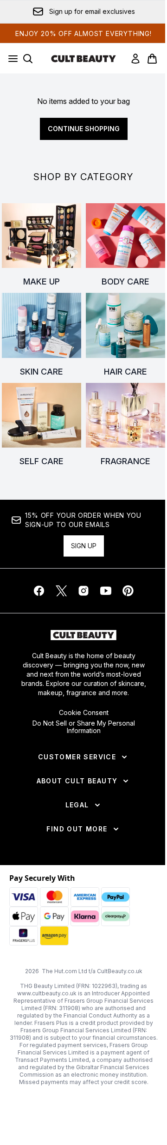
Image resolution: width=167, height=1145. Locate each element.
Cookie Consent (84, 712)
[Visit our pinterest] (128, 591)
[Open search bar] (27, 58)
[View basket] (152, 58)
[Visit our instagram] (83, 591)
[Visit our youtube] (106, 591)
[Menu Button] (10, 58)
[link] (135, 58)
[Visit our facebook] (39, 591)
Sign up (83, 546)
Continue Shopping (84, 129)
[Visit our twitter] (61, 591)
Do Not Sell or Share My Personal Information (83, 727)
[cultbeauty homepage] (83, 58)
